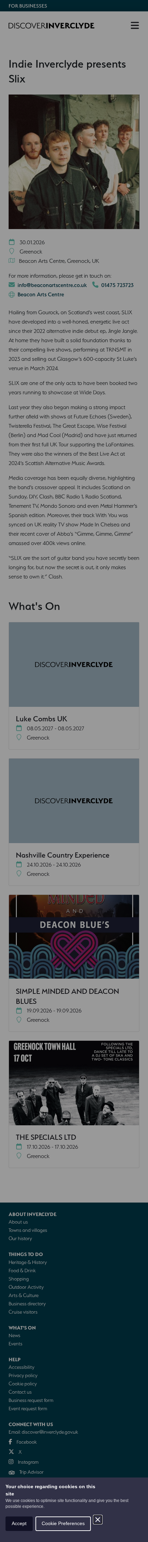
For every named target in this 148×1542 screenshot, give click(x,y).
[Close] (98, 1519)
